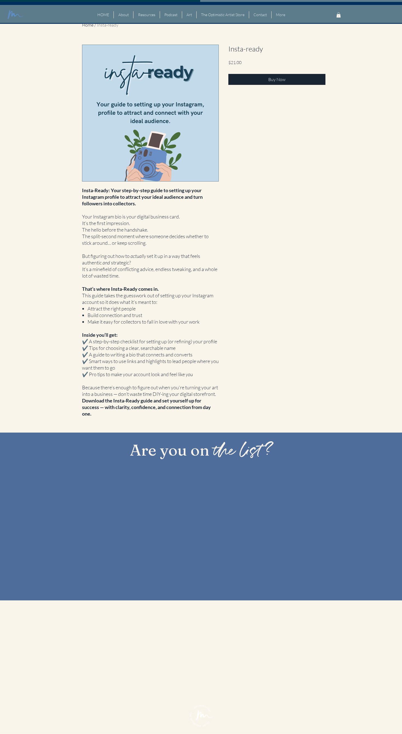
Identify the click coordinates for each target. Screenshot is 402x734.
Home (88, 25)
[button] (338, 15)
